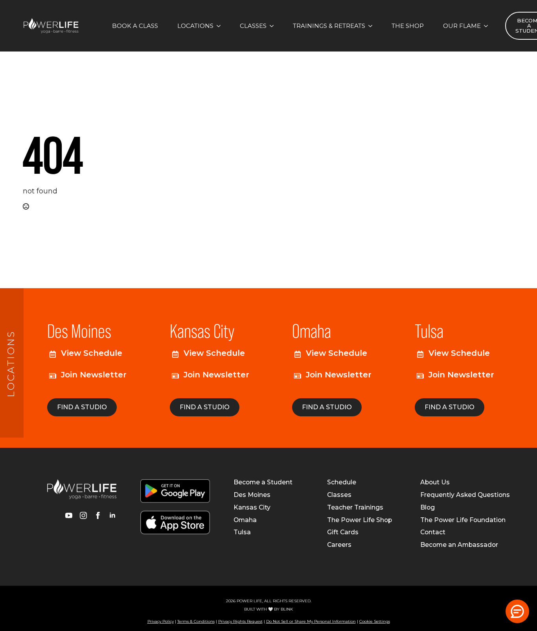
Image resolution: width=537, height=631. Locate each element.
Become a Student (263, 482)
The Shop (408, 25)
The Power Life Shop (359, 520)
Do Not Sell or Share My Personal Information (311, 621)
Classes (253, 25)
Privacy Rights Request (240, 621)
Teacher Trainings (355, 507)
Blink (287, 609)
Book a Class (135, 25)
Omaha (245, 520)
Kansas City (252, 507)
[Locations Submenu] (220, 26)
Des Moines (252, 495)
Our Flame (462, 25)
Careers (339, 545)
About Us (435, 482)
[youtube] (68, 515)
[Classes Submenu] (274, 26)
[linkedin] (112, 515)
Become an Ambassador (459, 545)
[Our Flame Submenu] (488, 26)
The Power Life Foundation (463, 520)
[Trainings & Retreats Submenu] (372, 26)
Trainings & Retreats (329, 25)
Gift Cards (343, 532)
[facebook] (98, 515)
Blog (427, 507)
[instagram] (83, 515)
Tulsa (242, 532)
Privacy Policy (160, 621)
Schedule (341, 482)
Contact (432, 532)
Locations (195, 25)
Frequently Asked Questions (465, 495)
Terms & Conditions (196, 621)
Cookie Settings (374, 621)
